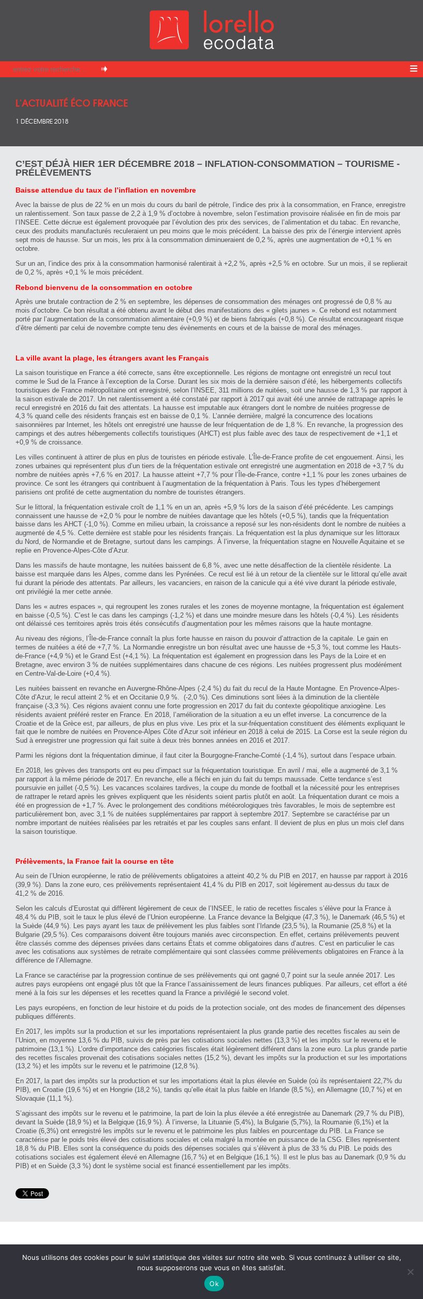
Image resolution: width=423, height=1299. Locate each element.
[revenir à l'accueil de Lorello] (212, 46)
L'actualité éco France (71, 102)
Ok (214, 1283)
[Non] (410, 1272)
